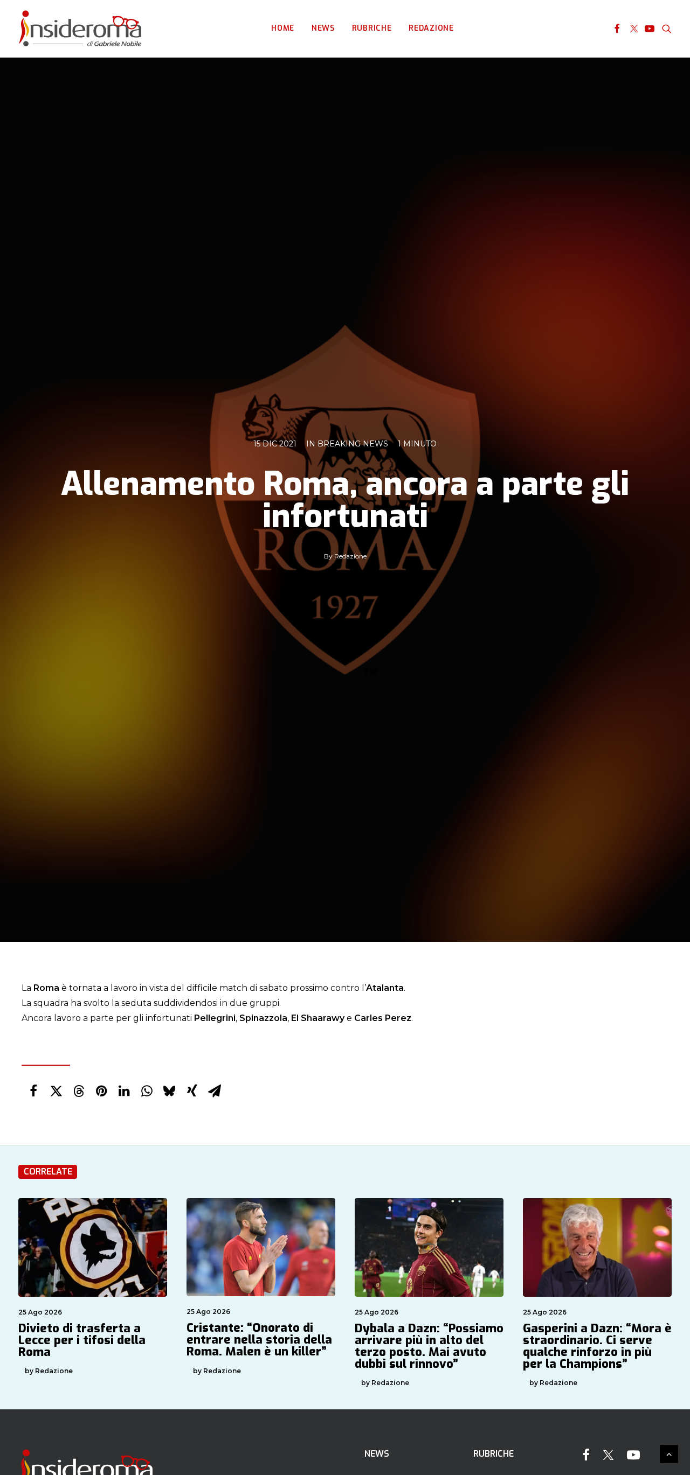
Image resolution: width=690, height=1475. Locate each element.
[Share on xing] (192, 1091)
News (323, 28)
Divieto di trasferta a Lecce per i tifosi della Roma (82, 1340)
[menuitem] (283, 28)
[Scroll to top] (669, 1453)
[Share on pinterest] (101, 1091)
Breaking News (353, 444)
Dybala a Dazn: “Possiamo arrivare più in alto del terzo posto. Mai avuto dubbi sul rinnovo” (429, 1346)
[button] (617, 28)
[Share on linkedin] (124, 1091)
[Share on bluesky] (169, 1091)
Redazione (431, 28)
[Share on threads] (78, 1091)
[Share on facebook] (33, 1091)
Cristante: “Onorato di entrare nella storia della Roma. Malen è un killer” (259, 1339)
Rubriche (372, 28)
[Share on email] (214, 1091)
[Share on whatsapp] (146, 1091)
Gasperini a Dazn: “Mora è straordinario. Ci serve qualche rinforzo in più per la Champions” (597, 1346)
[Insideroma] (80, 28)
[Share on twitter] (56, 1091)
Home (282, 28)
